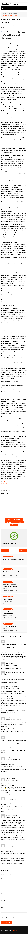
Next (21, 550)
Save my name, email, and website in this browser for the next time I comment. (12, 917)
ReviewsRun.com (5, 484)
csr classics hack (10, 815)
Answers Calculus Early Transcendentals (10, 612)
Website (3, 907)
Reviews (6, 481)
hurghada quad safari (11, 686)
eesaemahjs (18, 668)
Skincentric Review (10, 798)
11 (3, 27)
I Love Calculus (7, 599)
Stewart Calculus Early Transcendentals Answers (10, 585)
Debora (7, 844)
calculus (10, 522)
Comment (4, 878)
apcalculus (18, 519)
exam (19, 522)
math (14, 525)
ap (9, 519)
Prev (6, 550)
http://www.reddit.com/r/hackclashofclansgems (14, 740)
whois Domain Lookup (11, 757)
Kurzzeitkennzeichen (10, 717)
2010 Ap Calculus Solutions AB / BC (13, 559)
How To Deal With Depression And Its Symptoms (14, 644)
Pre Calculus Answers (9, 626)
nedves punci (9, 778)
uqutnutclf (8, 663)
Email (3, 900)
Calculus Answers (8, 556)
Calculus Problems (9, 4)
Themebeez (15, 930)
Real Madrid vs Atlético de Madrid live (15, 672)
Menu (5, 8)
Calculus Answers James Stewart (13, 572)
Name (3, 893)
